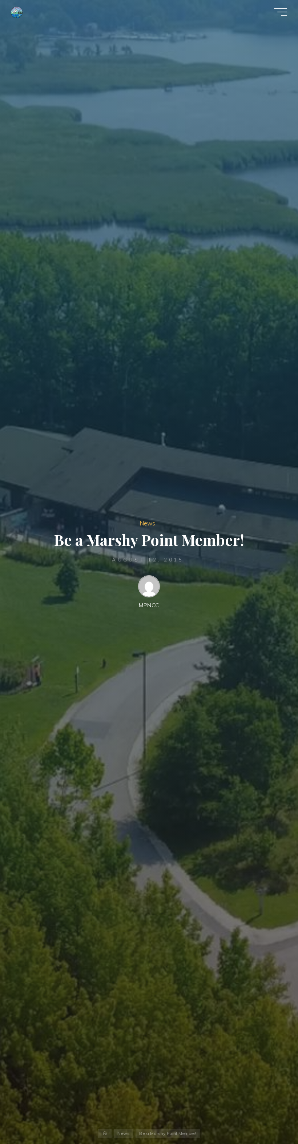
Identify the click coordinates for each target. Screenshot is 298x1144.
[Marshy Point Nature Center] (17, 11)
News (147, 523)
